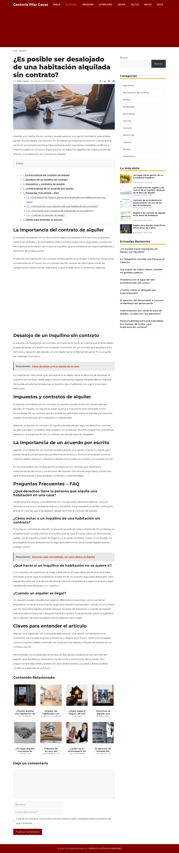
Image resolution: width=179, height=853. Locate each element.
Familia (56, 4)
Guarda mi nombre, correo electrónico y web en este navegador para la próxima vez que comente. (63, 820)
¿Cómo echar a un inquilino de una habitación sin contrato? (62, 206)
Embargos (129, 106)
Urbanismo (88, 4)
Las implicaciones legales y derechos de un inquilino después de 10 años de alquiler (149, 190)
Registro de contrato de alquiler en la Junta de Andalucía (149, 214)
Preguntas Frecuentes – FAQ (41, 193)
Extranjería (105, 4)
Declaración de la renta (136, 92)
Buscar (124, 57)
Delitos (135, 4)
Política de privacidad (110, 849)
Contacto (93, 849)
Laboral (121, 4)
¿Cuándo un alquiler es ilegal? (45, 215)
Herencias (128, 135)
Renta (160, 4)
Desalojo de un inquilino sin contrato (45, 179)
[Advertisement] (89, 28)
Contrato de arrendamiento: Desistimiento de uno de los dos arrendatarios (147, 203)
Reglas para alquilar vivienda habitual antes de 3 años (149, 226)
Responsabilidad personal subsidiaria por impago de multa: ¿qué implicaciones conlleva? (141, 324)
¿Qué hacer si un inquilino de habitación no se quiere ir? (60, 210)
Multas (148, 4)
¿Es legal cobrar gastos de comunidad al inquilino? (148, 176)
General (127, 128)
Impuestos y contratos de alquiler (44, 184)
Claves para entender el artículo (42, 219)
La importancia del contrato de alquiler (46, 175)
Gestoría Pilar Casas (30, 5)
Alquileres (71, 4)
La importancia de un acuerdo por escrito (48, 188)
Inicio (15, 51)
